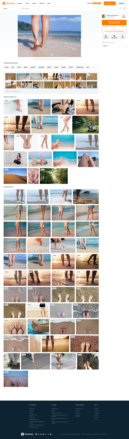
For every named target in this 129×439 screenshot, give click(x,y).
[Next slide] (96, 67)
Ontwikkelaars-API (33, 419)
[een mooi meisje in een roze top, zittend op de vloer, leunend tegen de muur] (15, 159)
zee (93, 67)
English (96, 408)
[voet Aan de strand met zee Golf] (86, 310)
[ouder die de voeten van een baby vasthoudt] (33, 176)
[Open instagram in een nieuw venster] (38, 434)
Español (97, 410)
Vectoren (19, 3)
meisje (25, 67)
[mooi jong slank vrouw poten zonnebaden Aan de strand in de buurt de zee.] (88, 159)
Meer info (105, 46)
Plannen (89, 3)
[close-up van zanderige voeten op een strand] (62, 142)
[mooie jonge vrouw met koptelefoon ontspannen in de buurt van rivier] (85, 124)
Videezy (31, 413)
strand (6, 67)
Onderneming (32, 415)
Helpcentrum (79, 408)
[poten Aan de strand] (55, 344)
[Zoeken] (120, 8)
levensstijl (41, 67)
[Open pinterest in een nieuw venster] (43, 434)
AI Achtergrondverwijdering (36, 425)
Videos (34, 3)
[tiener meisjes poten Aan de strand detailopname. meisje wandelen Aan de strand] (15, 212)
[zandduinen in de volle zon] (15, 176)
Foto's (27, 3)
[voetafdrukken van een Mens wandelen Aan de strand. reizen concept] (35, 344)
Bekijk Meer (92, 85)
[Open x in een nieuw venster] (48, 434)
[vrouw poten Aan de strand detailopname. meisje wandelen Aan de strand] (39, 212)
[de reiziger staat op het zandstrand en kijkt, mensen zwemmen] (38, 310)
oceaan (56, 67)
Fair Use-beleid (103, 434)
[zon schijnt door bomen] (54, 176)
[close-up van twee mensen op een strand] (40, 159)
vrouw (19, 67)
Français (97, 417)
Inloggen (121, 3)
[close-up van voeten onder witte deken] (15, 107)
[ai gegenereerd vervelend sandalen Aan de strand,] (12, 361)
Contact (77, 410)
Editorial (41, 3)
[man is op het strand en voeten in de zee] (16, 379)
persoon (71, 67)
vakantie (33, 67)
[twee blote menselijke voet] (45, 142)
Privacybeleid (96, 434)
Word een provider (78, 415)
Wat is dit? (112, 42)
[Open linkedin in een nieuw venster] (41, 434)
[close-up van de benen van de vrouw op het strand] (9, 142)
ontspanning (79, 67)
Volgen (123, 17)
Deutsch (97, 415)
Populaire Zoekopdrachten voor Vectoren (59, 415)
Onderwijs (31, 417)
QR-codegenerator (34, 427)
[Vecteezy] (8, 3)
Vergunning (55, 408)
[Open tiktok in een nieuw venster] (45, 434)
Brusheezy (32, 408)
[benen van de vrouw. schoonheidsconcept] (65, 124)
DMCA (53, 410)
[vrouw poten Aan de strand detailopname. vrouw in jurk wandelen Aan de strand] (63, 212)
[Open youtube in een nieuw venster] (50, 434)
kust (13, 67)
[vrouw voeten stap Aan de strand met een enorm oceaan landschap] (86, 196)
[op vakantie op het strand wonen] (15, 326)
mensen (63, 67)
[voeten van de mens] (27, 142)
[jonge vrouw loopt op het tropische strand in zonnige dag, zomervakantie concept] (61, 196)
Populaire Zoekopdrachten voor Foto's (59, 419)
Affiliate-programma (57, 413)
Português (97, 413)
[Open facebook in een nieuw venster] (36, 434)
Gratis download (114, 22)
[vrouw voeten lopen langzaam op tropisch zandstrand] (39, 107)
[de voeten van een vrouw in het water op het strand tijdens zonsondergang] (17, 124)
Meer (48, 3)
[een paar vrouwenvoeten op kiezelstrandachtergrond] (88, 361)
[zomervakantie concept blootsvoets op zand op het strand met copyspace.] (62, 326)
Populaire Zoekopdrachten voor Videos (59, 422)
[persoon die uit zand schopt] (65, 159)
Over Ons (78, 413)
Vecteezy (31, 410)
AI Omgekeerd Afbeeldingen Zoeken (36, 422)
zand (88, 67)
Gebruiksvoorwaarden (87, 434)
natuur (49, 67)
